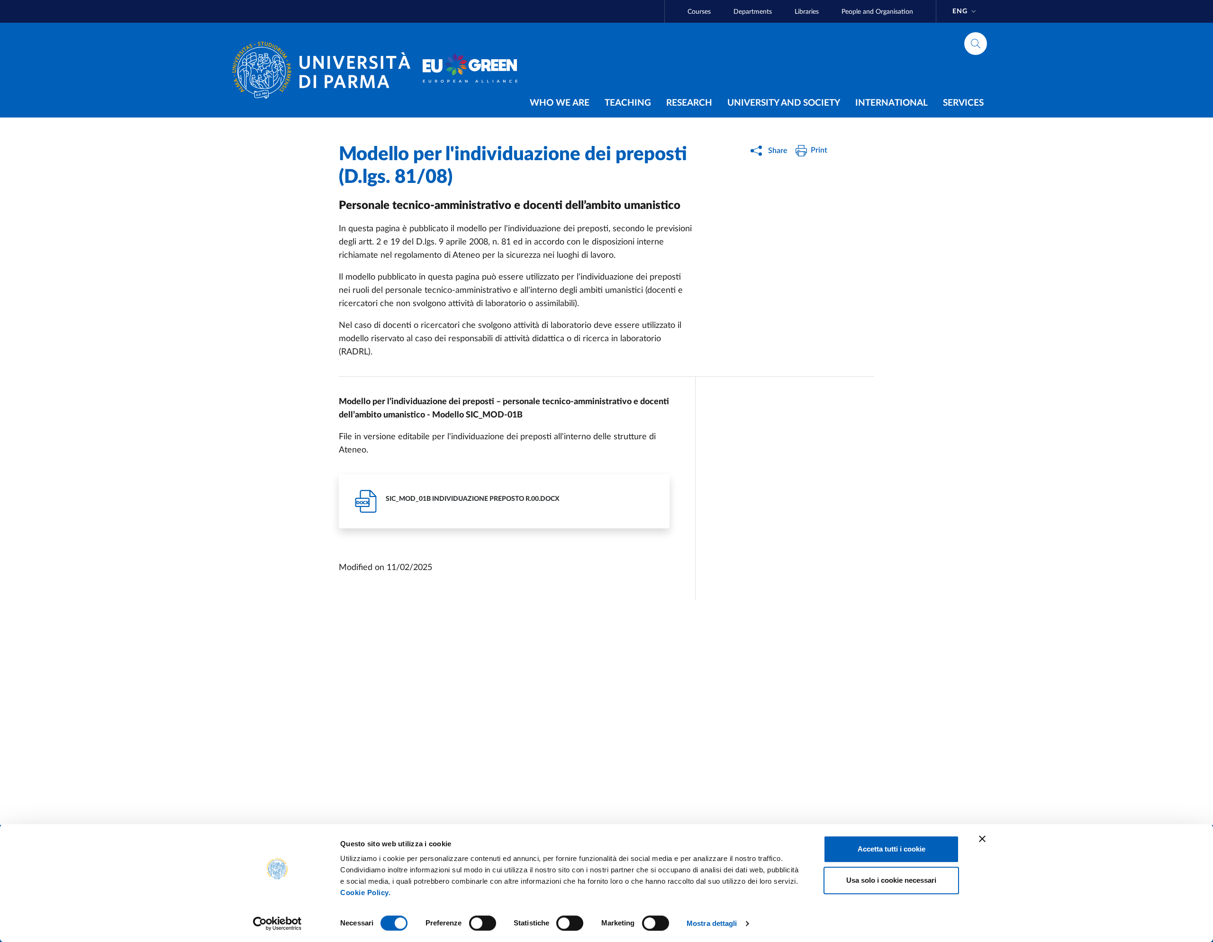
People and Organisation (877, 12)
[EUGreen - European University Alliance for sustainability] (470, 70)
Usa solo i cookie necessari (891, 880)
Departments (752, 12)
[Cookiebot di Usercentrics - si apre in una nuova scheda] (277, 923)
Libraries (807, 12)
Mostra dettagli (712, 923)
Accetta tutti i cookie (891, 849)
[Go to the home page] (325, 70)
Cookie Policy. (365, 892)
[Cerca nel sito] (975, 43)
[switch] (482, 923)
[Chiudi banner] (982, 838)
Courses (699, 12)
